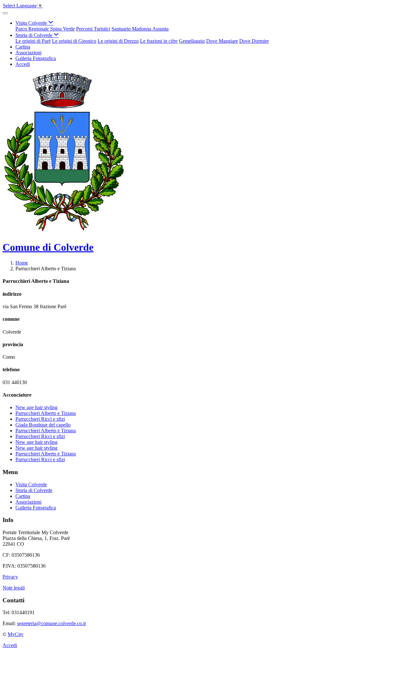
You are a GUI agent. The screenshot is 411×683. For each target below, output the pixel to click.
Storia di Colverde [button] (34, 35)
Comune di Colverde (48, 247)
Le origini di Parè (33, 41)
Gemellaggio (192, 41)
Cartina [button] (22, 46)
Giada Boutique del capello (43, 424)
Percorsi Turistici (93, 28)
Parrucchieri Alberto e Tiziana (45, 413)
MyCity (15, 634)
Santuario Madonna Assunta (140, 28)
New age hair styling (36, 407)
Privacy (10, 577)
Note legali (14, 587)
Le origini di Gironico (74, 41)
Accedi (22, 64)
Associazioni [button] (28, 52)
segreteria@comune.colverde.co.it (51, 623)
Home (21, 262)
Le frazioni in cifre (159, 41)
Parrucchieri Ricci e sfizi (40, 419)
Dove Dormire (254, 41)
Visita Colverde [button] (31, 23)
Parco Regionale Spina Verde (45, 28)
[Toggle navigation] (5, 13)
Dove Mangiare (222, 41)
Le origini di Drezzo (118, 41)
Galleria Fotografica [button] (35, 58)
